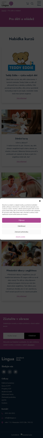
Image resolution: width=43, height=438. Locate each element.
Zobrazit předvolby (21, 232)
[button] (40, 201)
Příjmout (22, 220)
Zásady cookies (20, 237)
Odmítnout (21, 226)
